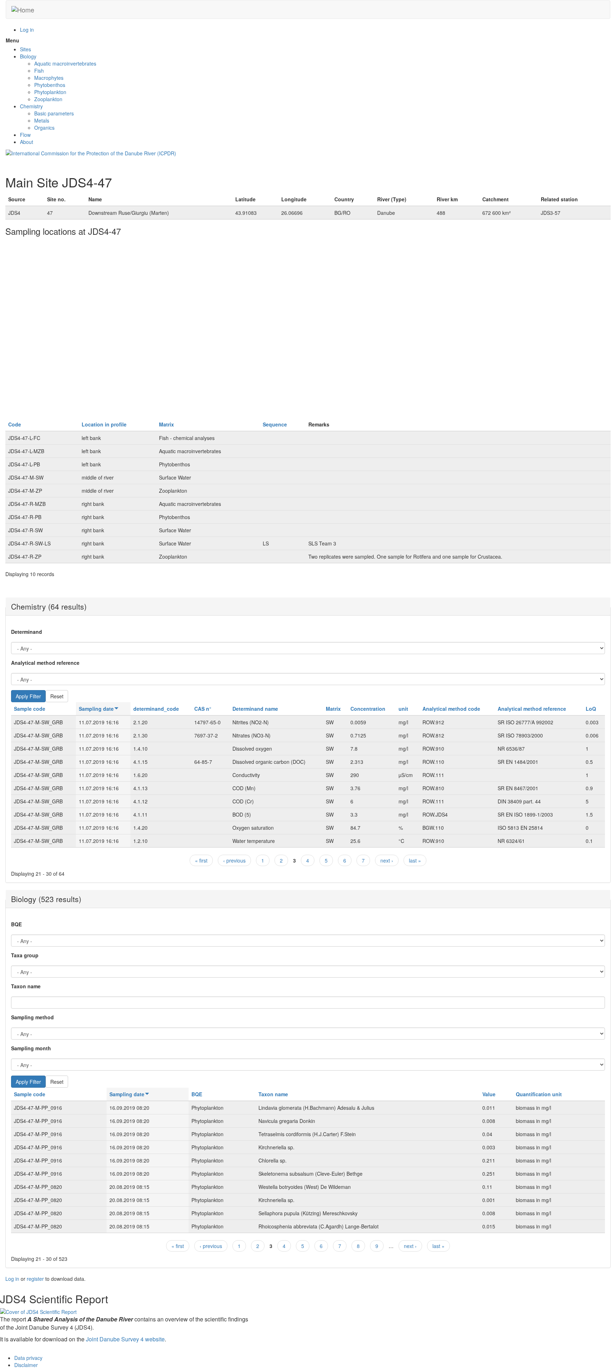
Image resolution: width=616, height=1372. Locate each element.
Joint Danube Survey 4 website (125, 1339)
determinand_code (156, 708)
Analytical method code (451, 708)
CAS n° (202, 708)
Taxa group (24, 955)
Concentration (367, 708)
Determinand (26, 631)
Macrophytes (48, 77)
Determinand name (255, 708)
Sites (25, 49)
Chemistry (31, 106)
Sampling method (32, 1017)
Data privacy (28, 1357)
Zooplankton (48, 99)
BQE (16, 924)
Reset (56, 696)
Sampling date (96, 708)
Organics (44, 127)
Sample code (29, 708)
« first (201, 860)
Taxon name (26, 986)
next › (386, 860)
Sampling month (31, 1048)
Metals (41, 120)
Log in (27, 29)
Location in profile (104, 424)
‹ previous (234, 860)
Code (14, 424)
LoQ (591, 708)
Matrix (166, 424)
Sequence (275, 424)
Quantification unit (539, 1094)
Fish (39, 70)
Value (489, 1094)
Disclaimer (26, 1364)
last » (415, 860)
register (35, 1278)
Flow (25, 134)
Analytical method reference (45, 662)
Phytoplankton (50, 91)
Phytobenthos (49, 84)
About (26, 141)
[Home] (23, 10)
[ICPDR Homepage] (91, 152)
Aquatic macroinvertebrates (65, 63)
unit (403, 708)
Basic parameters (54, 113)
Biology (28, 56)
